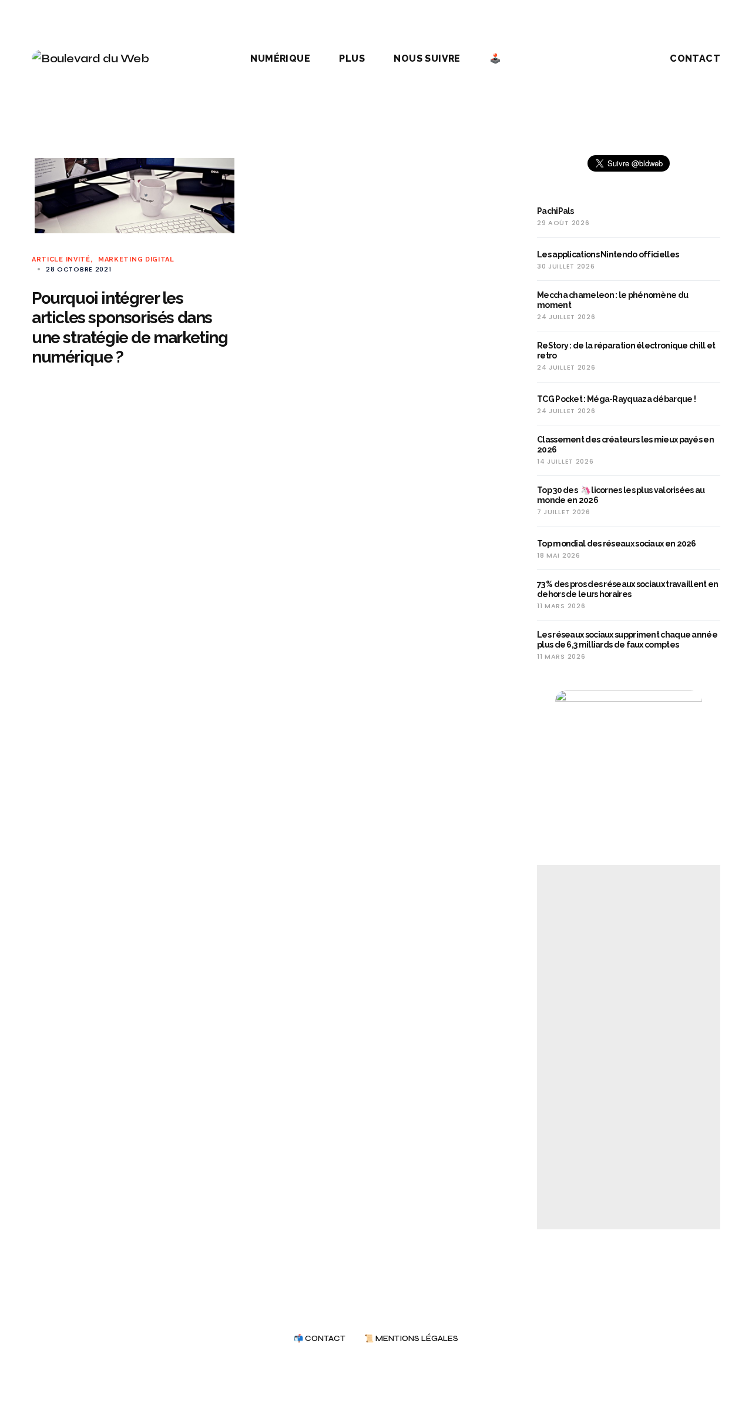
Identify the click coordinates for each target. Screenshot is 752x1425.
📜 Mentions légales (411, 1339)
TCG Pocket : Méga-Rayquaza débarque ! (616, 399)
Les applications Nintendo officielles (608, 254)
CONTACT (695, 58)
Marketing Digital (136, 259)
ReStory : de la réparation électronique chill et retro (626, 350)
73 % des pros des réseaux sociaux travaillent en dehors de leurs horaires (627, 589)
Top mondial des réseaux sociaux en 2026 (616, 543)
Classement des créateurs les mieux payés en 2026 (625, 444)
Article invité (61, 259)
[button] (619, 58)
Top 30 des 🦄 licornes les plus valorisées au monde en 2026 (621, 495)
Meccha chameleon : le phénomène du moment (612, 300)
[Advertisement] (628, 1047)
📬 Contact (319, 1339)
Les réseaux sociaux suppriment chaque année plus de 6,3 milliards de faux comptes (627, 639)
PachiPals (555, 211)
